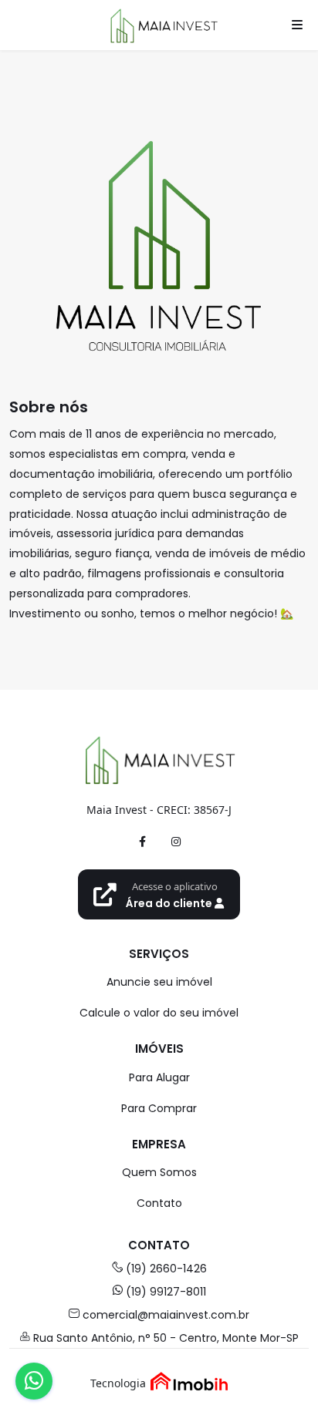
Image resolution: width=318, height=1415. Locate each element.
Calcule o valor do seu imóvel (159, 1012)
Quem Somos (159, 1172)
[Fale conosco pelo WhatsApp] (33, 1381)
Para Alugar (159, 1077)
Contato (159, 1203)
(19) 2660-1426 (166, 1268)
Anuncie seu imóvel (159, 982)
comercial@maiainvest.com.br (166, 1315)
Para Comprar (159, 1108)
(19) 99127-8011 (166, 1291)
